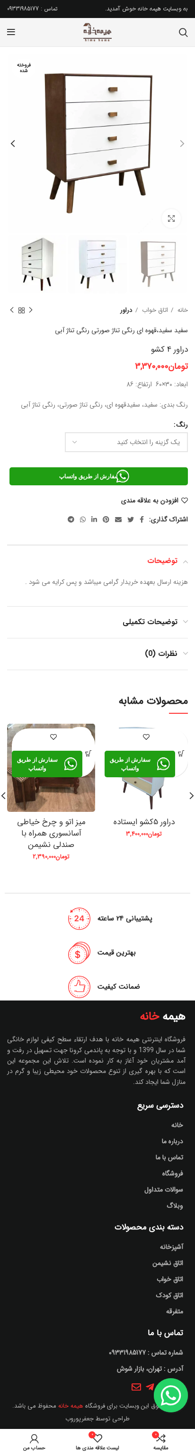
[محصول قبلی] (30, 310)
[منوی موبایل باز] (11, 32)
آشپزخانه (171, 1247)
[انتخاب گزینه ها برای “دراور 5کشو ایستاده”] (181, 753)
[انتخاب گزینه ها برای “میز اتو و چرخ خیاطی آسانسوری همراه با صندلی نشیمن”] (88, 753)
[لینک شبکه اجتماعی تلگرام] (71, 519)
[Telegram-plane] (150, 1387)
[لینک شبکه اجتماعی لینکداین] (94, 519)
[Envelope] (136, 1387)
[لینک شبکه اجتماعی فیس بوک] (142, 519)
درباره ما (172, 1141)
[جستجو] (183, 32)
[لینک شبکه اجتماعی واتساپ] (83, 519)
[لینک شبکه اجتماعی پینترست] (106, 519)
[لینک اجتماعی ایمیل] (118, 519)
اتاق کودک (169, 1295)
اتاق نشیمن (167, 1263)
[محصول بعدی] (12, 310)
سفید (181, 330)
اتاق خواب (154, 310)
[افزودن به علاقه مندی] (146, 736)
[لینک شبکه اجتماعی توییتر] (130, 519)
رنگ (182, 424)
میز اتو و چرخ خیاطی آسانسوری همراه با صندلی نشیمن (51, 833)
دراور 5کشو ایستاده (144, 822)
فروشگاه (172, 1173)
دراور (126, 310)
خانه (182, 310)
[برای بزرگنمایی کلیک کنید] (171, 218)
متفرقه (174, 1311)
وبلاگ (175, 1205)
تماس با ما (169, 1157)
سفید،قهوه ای (154, 330)
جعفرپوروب (79, 1419)
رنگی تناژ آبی (72, 330)
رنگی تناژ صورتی (113, 330)
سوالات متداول (163, 1189)
